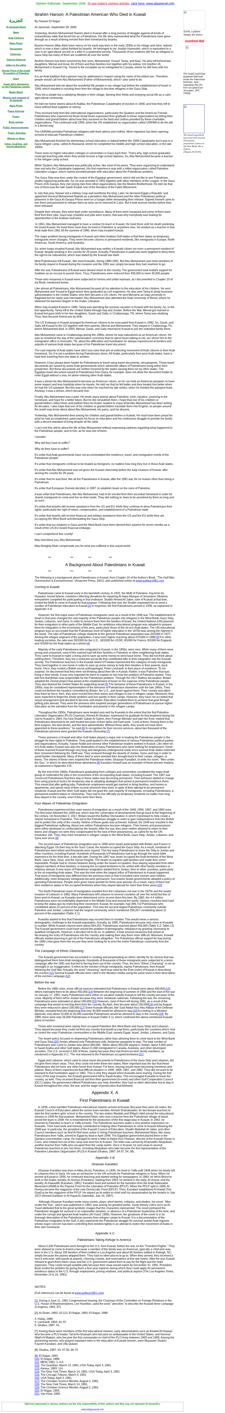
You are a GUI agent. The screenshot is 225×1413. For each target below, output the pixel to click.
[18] (37, 1384)
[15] (37, 1374)
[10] (37, 1358)
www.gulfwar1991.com (150, 580)
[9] (36, 1355)
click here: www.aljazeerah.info (130, 3)
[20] (37, 1390)
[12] (37, 1365)
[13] (37, 1368)
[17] (37, 1381)
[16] (37, 1377)
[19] (37, 1387)
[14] (37, 1371)
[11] (37, 1362)
